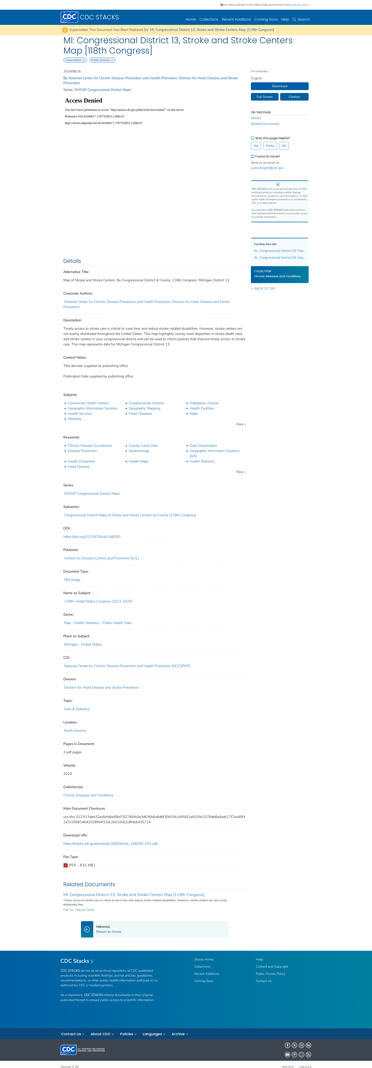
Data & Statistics (77, 709)
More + (241, 424)
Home (191, 19)
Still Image (72, 579)
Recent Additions (236, 19)
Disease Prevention (82, 450)
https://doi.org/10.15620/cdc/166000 (92, 536)
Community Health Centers (88, 403)
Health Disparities (81, 461)
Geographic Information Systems (93, 408)
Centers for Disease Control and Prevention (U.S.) (101, 558)
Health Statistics (202, 461)
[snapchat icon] (301, 1054)
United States (91, 644)
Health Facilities (202, 408)
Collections (208, 19)
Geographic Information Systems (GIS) (214, 453)
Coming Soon (266, 19)
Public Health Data (117, 622)
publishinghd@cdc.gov (267, 168)
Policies (126, 1034)
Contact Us (264, 981)
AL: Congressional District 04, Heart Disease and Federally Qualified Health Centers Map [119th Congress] (280, 257)
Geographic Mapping (144, 408)
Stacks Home (204, 959)
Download (279, 86)
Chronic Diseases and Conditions (88, 795)
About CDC (100, 1034)
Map (67, 622)
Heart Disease (78, 466)
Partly (270, 145)
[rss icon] (308, 1054)
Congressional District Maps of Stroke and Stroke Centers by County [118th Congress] (130, 515)
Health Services (80, 413)
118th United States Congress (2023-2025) (98, 601)
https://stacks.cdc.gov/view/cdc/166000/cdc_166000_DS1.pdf (110, 843)
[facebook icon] (287, 1045)
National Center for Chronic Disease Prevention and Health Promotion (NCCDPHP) (127, 666)
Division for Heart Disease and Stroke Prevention (101, 687)
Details (256, 118)
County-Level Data (143, 445)
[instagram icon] (301, 1045)
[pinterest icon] (294, 1054)
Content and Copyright (272, 966)
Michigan (71, 644)
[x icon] (294, 1045)
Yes (255, 145)
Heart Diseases (140, 413)
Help (285, 19)
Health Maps (138, 461)
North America (75, 730)
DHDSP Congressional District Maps (102, 89)
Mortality (74, 418)
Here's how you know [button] (296, 4)
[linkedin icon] (308, 1045)
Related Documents (265, 124)
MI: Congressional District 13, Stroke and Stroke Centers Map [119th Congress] (212, 29)
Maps (194, 413)
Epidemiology (139, 450)
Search (304, 19)
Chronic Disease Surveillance (90, 445)
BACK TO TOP (265, 288)
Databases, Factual (204, 403)
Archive (178, 1034)
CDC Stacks (74, 961)
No (284, 145)
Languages (152, 1034)
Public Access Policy (270, 974)
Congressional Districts (146, 403)
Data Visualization (203, 445)
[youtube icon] (287, 1054)
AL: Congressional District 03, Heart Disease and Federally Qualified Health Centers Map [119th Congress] (280, 251)
